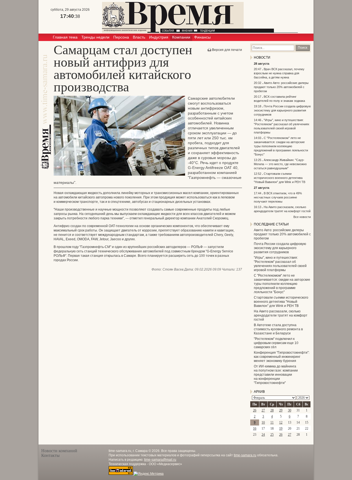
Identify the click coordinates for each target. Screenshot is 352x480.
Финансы (202, 37)
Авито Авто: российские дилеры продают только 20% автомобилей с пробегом (281, 87)
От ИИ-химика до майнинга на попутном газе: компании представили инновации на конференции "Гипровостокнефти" (276, 374)
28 (272, 410)
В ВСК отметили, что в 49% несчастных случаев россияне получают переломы (278, 197)
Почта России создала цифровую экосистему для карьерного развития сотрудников (282, 110)
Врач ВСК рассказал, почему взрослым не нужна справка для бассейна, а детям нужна (279, 73)
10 (263, 422)
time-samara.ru (245, 455)
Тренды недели (95, 37)
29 (280, 410)
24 (263, 434)
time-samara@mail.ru (160, 460)
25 (272, 434)
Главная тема (65, 37)
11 (272, 422)
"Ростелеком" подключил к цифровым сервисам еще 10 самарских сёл (276, 343)
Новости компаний (59, 450)
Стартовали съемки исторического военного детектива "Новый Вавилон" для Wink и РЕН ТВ (279, 178)
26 (254, 410)
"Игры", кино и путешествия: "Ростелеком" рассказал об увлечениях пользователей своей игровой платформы (280, 264)
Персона (121, 37)
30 (289, 410)
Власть (139, 37)
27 (263, 410)
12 (280, 422)
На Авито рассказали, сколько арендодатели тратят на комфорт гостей (280, 315)
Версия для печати (227, 50)
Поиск (302, 48)
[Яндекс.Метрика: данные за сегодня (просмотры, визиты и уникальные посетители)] (149, 473)
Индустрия (158, 37)
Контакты (50, 455)
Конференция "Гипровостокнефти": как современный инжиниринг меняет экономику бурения (281, 357)
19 (280, 428)
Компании (181, 37)
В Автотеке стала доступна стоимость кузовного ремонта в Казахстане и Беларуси (278, 329)
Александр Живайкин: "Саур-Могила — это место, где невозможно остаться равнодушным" (280, 164)
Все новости (302, 217)
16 (254, 428)
